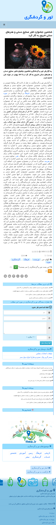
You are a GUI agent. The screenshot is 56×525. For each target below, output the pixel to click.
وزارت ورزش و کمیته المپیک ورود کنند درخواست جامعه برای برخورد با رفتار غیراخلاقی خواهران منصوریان (29, 369)
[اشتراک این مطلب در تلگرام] (26, 276)
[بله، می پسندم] (16, 267)
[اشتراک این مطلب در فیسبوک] (22, 276)
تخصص (13, 453)
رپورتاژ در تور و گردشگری (46, 519)
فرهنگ (26, 93)
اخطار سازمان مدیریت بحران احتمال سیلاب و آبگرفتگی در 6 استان (34, 287)
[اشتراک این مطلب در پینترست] (13, 276)
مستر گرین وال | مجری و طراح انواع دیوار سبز (36, 357)
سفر (27, 457)
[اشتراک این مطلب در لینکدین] (9, 276)
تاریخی (47, 453)
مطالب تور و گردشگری (48, 522)
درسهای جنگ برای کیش (46, 373)
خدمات (47, 457)
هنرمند (46, 161)
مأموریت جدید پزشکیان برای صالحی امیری (40, 298)
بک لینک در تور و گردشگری (46, 516)
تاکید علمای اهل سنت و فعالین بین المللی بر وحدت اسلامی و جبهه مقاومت (32, 291)
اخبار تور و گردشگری (40, 468)
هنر (17, 156)
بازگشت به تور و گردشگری (38, 472)
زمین (31, 453)
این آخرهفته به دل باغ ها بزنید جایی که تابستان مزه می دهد (36, 399)
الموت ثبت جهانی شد (46, 377)
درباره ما (51, 513)
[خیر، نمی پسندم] (50, 271)
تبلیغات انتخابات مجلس (44, 353)
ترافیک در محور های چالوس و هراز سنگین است (38, 294)
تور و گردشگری (38, 17)
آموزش (22, 453)
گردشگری (16, 260)
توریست (36, 260)
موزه (5, 93)
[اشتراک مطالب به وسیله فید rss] (5, 276)
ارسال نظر (45, 343)
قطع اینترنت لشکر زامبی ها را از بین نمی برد (40, 380)
